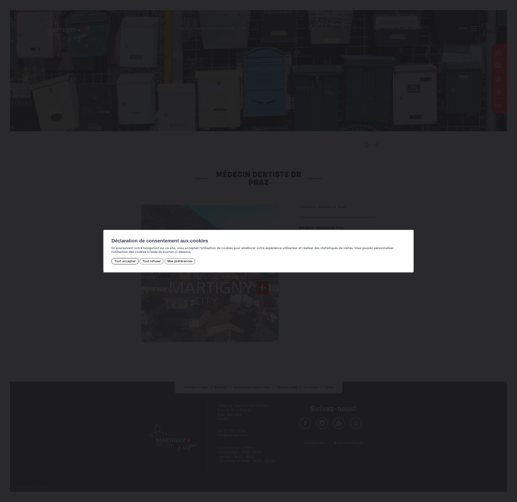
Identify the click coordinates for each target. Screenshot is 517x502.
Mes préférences (179, 261)
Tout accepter (125, 261)
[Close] (410, 225)
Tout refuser (151, 261)
